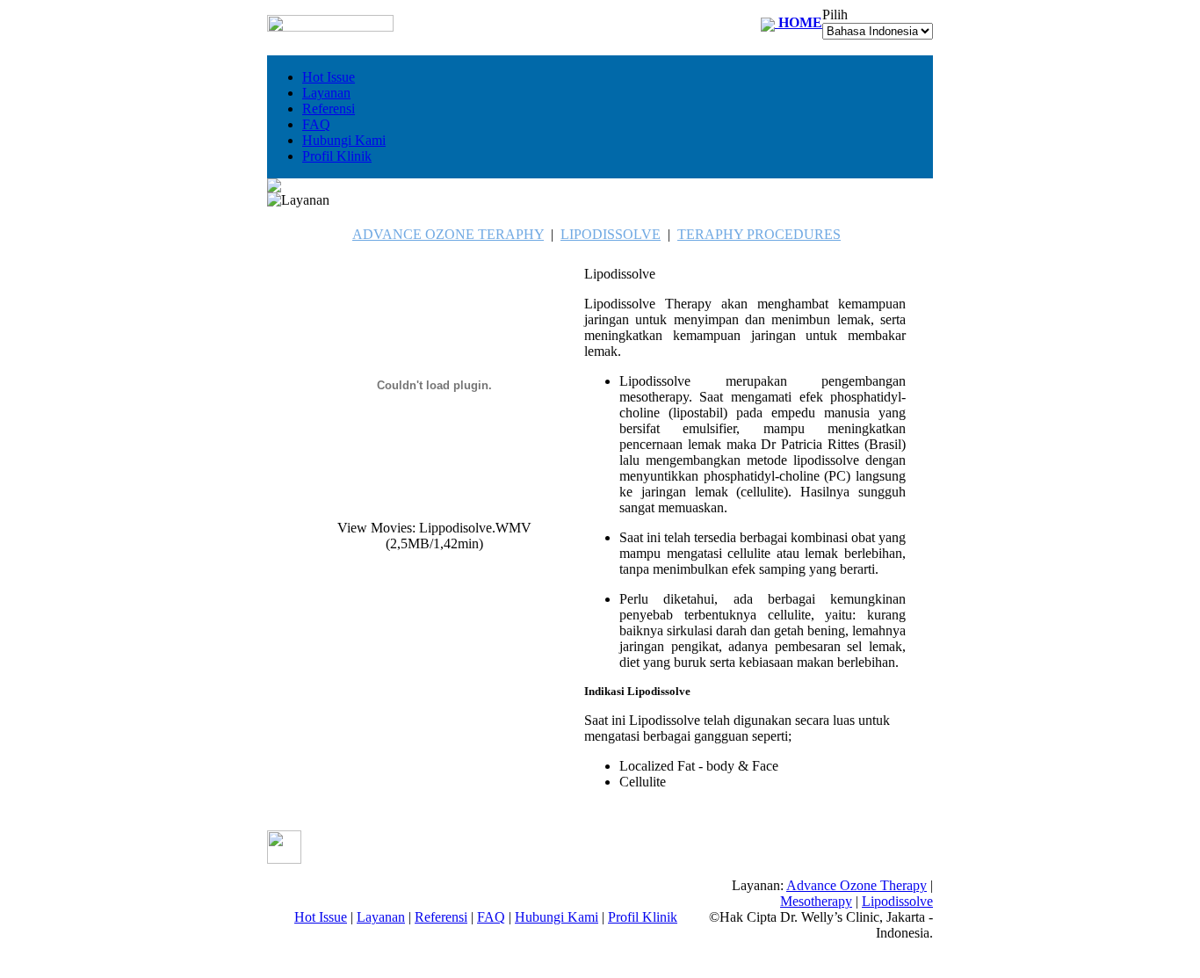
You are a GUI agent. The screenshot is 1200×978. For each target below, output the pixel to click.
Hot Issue (328, 76)
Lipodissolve (897, 901)
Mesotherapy (816, 901)
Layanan (326, 92)
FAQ (316, 124)
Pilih (835, 14)
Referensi (328, 108)
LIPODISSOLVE (610, 234)
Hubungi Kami (344, 140)
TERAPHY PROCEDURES (759, 234)
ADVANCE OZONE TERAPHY (448, 234)
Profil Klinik (337, 156)
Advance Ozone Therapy (856, 885)
